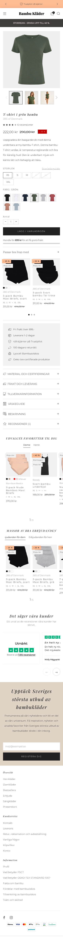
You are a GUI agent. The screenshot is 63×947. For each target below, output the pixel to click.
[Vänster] (7, 98)
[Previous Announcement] (6, 4)
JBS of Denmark (12, 119)
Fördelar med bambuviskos (19, 888)
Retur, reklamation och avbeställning (24, 834)
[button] (10, 124)
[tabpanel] (31, 486)
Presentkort (10, 806)
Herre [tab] (36, 445)
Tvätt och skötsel (13, 899)
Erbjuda (7, 795)
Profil (6, 866)
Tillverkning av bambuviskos (19, 894)
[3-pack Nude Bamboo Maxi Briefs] (18, 464)
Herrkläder (9, 779)
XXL (8, 182)
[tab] (29, 314)
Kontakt (7, 822)
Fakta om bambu (13, 883)
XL (46, 175)
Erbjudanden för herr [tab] (40, 537)
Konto (6, 850)
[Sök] (58, 13)
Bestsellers (9, 790)
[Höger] (56, 98)
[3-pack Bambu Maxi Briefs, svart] (16, 271)
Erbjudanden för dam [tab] (14, 537)
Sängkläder (9, 801)
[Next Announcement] (57, 4)
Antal (6, 216)
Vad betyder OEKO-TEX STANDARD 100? (26, 877)
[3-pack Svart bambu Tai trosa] (46, 271)
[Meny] (4, 13)
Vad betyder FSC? (13, 872)
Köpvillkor (9, 845)
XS (7, 175)
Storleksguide (51, 168)
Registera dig (31, 756)
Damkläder (9, 784)
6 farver (22, 479)
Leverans (8, 828)
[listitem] (31, 4)
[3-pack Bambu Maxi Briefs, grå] (45, 557)
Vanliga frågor (11, 839)
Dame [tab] (26, 445)
